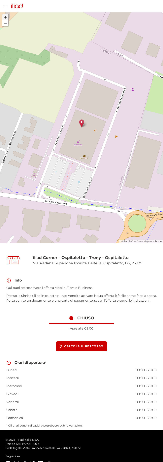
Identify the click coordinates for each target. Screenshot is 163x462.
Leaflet (123, 241)
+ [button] (5, 17)
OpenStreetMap (139, 241)
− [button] (5, 23)
